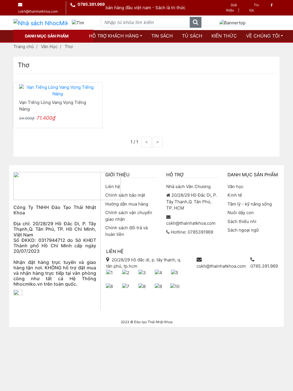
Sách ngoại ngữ (243, 230)
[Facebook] (272, 5)
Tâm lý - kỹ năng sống (249, 204)
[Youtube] (31, 304)
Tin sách (162, 36)
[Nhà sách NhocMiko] (40, 22)
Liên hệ (112, 186)
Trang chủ (23, 46)
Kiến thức (224, 36)
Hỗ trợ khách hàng (114, 36)
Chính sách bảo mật (125, 195)
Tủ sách (192, 36)
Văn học (235, 186)
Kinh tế (234, 195)
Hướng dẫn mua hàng (126, 204)
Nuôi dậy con (240, 212)
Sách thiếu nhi (241, 221)
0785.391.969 (91, 4)
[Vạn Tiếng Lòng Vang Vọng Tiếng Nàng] (57, 90)
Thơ (69, 46)
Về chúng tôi (263, 36)
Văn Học (49, 46)
